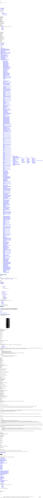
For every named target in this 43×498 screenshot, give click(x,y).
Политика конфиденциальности (4, 480)
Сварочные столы (2, 462)
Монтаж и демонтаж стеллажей (3, 473)
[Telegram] (3, 306)
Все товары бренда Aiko (3, 452)
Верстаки (1, 461)
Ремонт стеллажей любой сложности (4, 472)
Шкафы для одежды (2, 459)
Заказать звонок (5, 298)
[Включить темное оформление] (1, 46)
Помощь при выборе (2, 474)
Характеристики (3, 346)
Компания (1, 463)
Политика (28, 497)
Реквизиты (1, 468)
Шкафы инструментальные (3, 460)
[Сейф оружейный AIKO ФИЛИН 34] (7, 328)
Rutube (2, 28)
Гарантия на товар (2, 478)
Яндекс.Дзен (3, 29)
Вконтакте (3, 485)
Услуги (1, 469)
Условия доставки (2, 477)
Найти (1, 491)
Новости (1, 465)
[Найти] (0, 3)
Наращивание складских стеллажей (4, 471)
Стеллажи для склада (2, 458)
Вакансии (1, 467)
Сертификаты (1, 466)
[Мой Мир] (2, 306)
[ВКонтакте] (0, 306)
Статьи (1, 479)
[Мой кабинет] (0, 279)
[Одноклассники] (1, 306)
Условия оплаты (2, 476)
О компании (1, 464)
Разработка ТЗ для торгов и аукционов (4, 470)
